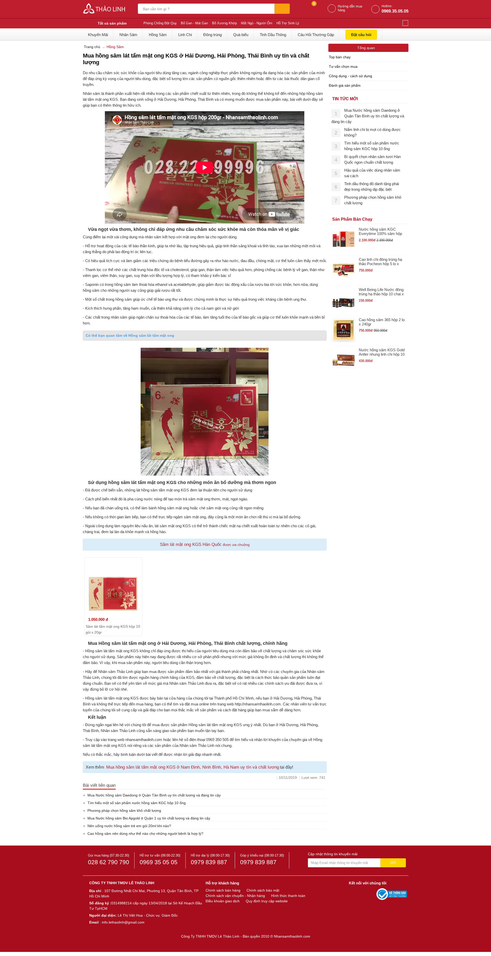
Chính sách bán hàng (223, 890)
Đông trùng (212, 34)
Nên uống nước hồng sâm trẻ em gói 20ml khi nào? (129, 826)
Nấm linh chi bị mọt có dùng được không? (372, 132)
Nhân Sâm (128, 34)
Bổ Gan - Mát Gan (194, 23)
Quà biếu (240, 34)
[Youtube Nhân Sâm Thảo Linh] (362, 894)
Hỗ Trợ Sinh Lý (287, 23)
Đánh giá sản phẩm (345, 85)
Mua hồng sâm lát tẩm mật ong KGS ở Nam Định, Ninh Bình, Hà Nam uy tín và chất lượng (192, 767)
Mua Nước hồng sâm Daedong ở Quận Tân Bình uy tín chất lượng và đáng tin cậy (154, 795)
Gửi (393, 862)
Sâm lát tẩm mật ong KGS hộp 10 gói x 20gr (113, 629)
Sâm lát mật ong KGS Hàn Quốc (191, 544)
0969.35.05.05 (395, 11)
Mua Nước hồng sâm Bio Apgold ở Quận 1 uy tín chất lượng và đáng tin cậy (148, 818)
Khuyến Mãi (98, 34)
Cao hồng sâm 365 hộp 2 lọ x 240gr (382, 322)
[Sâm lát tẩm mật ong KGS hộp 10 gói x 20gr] (113, 586)
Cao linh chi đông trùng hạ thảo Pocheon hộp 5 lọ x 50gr (380, 261)
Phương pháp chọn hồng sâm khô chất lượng (124, 810)
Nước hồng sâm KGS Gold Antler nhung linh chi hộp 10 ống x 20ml (382, 352)
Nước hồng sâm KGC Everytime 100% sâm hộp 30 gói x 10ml (380, 231)
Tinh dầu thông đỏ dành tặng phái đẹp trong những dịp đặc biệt (371, 187)
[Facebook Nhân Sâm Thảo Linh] (353, 894)
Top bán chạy (340, 57)
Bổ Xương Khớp (224, 23)
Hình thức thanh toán (288, 896)
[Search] (282, 9)
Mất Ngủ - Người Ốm (256, 23)
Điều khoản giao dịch (223, 901)
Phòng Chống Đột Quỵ (160, 23)
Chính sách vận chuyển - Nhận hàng (235, 896)
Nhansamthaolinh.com (292, 936)
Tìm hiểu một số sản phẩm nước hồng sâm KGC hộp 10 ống (136, 803)
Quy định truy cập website (267, 901)
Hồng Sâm (158, 34)
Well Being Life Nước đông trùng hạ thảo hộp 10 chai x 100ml (381, 291)
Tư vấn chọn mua (343, 66)
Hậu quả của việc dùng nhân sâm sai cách (372, 173)
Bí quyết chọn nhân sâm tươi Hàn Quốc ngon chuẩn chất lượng (372, 159)
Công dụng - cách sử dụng (350, 76)
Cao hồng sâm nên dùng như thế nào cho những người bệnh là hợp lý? (145, 833)
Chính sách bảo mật (263, 890)
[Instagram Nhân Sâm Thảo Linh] (371, 894)
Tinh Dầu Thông (273, 34)
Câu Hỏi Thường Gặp (316, 34)
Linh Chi (185, 34)
